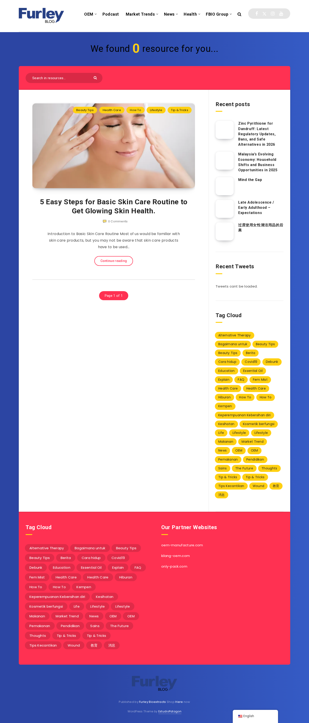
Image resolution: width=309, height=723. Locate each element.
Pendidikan (255, 459)
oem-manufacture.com (182, 545)
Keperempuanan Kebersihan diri (244, 415)
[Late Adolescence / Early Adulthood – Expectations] (225, 209)
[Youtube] (281, 14)
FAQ (241, 379)
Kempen (225, 406)
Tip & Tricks (179, 110)
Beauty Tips (85, 110)
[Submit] (96, 77)
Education (226, 371)
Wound (258, 486)
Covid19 (251, 361)
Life (221, 432)
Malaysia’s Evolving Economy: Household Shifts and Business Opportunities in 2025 (258, 162)
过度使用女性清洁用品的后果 (260, 227)
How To (135, 110)
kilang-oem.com (175, 555)
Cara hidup (227, 361)
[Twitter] (264, 14)
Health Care (112, 110)
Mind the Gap (250, 180)
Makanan (225, 441)
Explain (223, 379)
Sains (222, 468)
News (169, 14)
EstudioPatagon (169, 711)
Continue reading (113, 261)
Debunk (272, 361)
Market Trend (253, 441)
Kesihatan (226, 424)
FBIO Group (217, 14)
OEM (88, 14)
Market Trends (140, 14)
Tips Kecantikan (231, 486)
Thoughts (269, 468)
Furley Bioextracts (152, 702)
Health (190, 14)
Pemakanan (228, 459)
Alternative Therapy (234, 335)
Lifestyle (156, 110)
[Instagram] (273, 14)
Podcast (110, 14)
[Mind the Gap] (225, 186)
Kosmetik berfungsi (258, 424)
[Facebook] (256, 14)
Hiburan (224, 397)
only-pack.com (174, 566)
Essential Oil (253, 371)
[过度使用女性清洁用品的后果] (225, 231)
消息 (221, 494)
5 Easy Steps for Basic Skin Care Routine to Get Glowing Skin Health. (114, 206)
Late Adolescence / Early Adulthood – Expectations (256, 207)
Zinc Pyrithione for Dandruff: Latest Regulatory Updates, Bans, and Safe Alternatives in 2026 (257, 134)
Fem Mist (260, 379)
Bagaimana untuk (232, 344)
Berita (250, 353)
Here (179, 702)
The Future (244, 468)
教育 (276, 486)
